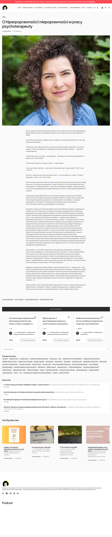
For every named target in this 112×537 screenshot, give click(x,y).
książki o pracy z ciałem (10, 361)
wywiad (55, 373)
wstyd (16, 373)
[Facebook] (7, 493)
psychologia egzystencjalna (61, 364)
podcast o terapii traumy (10, 364)
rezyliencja (41, 367)
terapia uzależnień (32, 370)
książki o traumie (39, 361)
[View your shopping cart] (102, 7)
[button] (105, 7)
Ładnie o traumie (64, 373)
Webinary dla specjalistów (26, 334)
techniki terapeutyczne (46, 299)
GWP (59, 359)
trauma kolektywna (52, 370)
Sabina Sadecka (21, 332)
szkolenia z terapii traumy (91, 367)
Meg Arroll (67, 361)
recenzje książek (8, 367)
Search (108, 349)
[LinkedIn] (17, 493)
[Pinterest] (14, 493)
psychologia (47, 364)
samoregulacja (62, 367)
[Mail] (3, 493)
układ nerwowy (8, 373)
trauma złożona (94, 370)
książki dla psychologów (91, 359)
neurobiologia (77, 361)
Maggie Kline (49, 361)
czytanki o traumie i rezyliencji (39, 359)
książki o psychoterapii (25, 361)
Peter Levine (103, 361)
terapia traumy (7, 370)
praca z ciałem (36, 364)
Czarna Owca (24, 359)
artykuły (5, 359)
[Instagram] (10, 493)
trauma (42, 370)
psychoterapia (19, 299)
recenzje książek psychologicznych (25, 367)
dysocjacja (53, 359)
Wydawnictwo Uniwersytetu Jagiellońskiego (37, 373)
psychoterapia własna (31, 299)
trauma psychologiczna (67, 370)
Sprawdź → (92, 1)
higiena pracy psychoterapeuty (72, 359)
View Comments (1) (56, 309)
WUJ (20, 373)
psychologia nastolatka (79, 364)
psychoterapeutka (8, 299)
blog (4, 16)
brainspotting (14, 359)
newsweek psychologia (90, 361)
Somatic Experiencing (75, 367)
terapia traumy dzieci (19, 370)
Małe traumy (58, 361)
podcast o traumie (25, 364)
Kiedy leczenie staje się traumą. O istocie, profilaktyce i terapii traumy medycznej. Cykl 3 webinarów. (89, 321)
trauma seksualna (81, 370)
